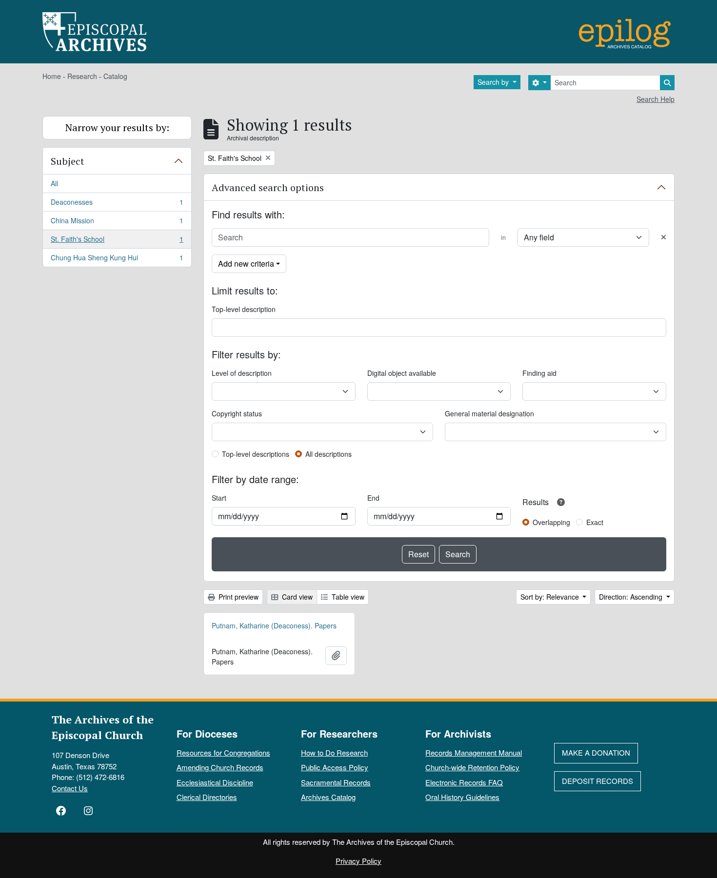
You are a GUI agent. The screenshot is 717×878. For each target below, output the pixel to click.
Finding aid (539, 373)
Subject (67, 161)
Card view (296, 597)
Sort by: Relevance (550, 597)
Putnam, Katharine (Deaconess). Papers (274, 625)
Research (82, 76)
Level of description (242, 373)
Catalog (115, 76)
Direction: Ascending (631, 597)
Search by (494, 82)
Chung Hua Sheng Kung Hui (116, 260)
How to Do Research (334, 752)
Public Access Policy (334, 767)
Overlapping (551, 522)
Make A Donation (596, 752)
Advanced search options (268, 187)
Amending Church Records (220, 767)
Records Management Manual (473, 752)
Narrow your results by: (117, 127)
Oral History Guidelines (462, 797)
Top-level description (244, 309)
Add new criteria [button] (246, 263)
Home (51, 76)
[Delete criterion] (663, 237)
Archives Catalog (328, 797)
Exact (594, 522)
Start (219, 498)
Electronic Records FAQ (464, 782)
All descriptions (328, 454)
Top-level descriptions (255, 454)
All (54, 183)
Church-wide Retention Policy (472, 767)
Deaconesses (116, 204)
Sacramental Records (336, 782)
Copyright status (237, 413)
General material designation (489, 413)
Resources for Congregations (223, 752)
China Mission (116, 222)
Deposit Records (597, 781)
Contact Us (70, 788)
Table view (347, 597)
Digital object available (401, 373)
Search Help (656, 99)
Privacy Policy (358, 861)
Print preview (238, 597)
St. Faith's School (116, 241)
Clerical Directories (207, 797)
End (373, 498)
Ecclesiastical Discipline (215, 782)
